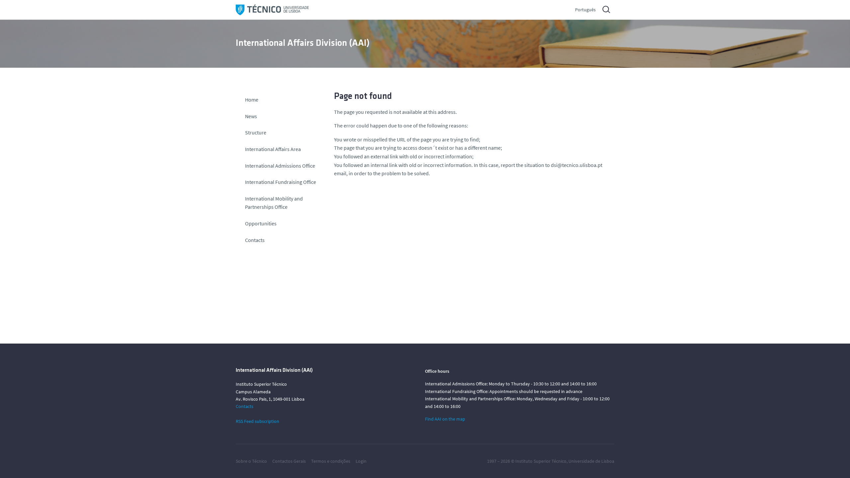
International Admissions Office (280, 165)
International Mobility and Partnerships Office (274, 202)
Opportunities (261, 223)
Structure (255, 132)
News (251, 116)
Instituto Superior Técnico (540, 461)
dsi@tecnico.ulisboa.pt (576, 165)
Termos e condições (330, 461)
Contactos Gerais (289, 461)
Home (251, 99)
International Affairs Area (273, 149)
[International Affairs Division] (272, 10)
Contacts (255, 240)
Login (361, 461)
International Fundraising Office (280, 182)
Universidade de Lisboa (591, 461)
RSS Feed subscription (257, 421)
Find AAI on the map (445, 419)
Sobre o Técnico (251, 461)
